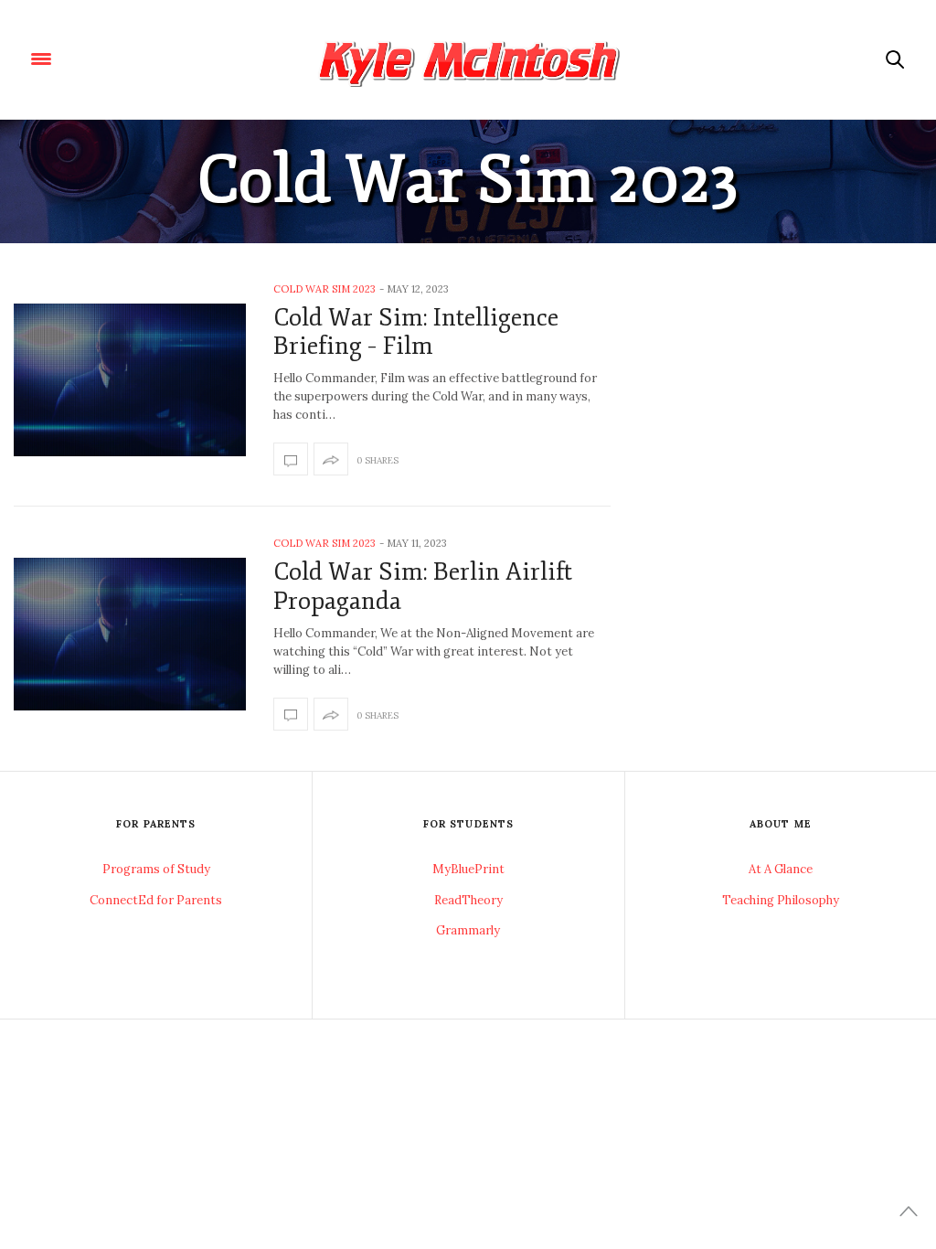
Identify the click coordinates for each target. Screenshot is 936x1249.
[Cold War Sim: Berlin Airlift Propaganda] (130, 634)
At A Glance (781, 869)
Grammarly (468, 930)
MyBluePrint (468, 869)
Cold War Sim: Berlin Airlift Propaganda (422, 586)
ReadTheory (468, 900)
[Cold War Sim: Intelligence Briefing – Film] (130, 380)
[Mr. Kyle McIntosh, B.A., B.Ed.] (468, 59)
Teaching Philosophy (780, 900)
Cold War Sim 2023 (324, 289)
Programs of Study (156, 869)
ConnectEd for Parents (156, 900)
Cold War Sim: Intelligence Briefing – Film (415, 332)
